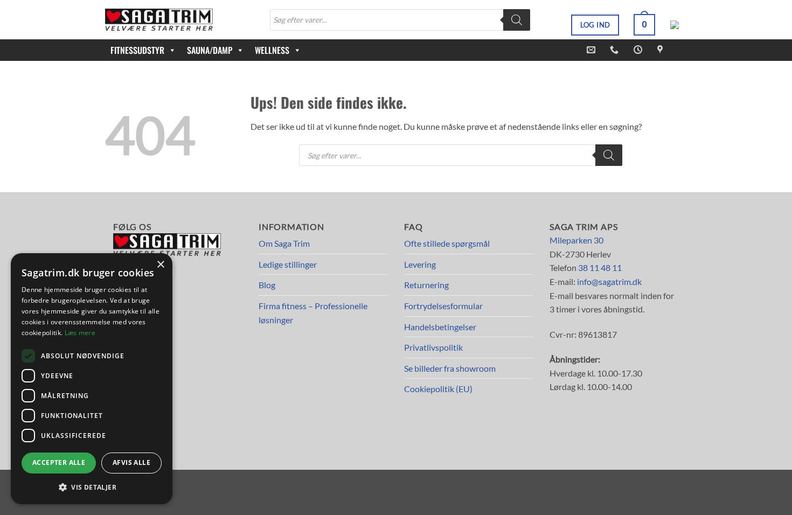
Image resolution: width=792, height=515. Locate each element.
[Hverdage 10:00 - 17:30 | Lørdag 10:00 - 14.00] (639, 49)
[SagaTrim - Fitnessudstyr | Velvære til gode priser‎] (159, 20)
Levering (420, 264)
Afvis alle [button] (131, 462)
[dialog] (91, 378)
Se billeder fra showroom (450, 368)
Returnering (426, 285)
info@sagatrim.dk (609, 281)
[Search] (516, 20)
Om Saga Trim (284, 243)
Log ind (595, 24)
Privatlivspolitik (433, 347)
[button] (644, 25)
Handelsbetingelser (440, 327)
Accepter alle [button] (58, 462)
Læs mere (80, 332)
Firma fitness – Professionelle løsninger (313, 313)
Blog (267, 285)
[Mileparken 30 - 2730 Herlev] (661, 49)
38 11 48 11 (600, 267)
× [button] (160, 265)
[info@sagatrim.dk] (592, 49)
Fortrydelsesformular (443, 306)
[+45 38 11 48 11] (615, 49)
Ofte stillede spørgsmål (447, 243)
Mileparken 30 (576, 240)
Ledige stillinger (288, 264)
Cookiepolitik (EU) (438, 389)
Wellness (272, 50)
